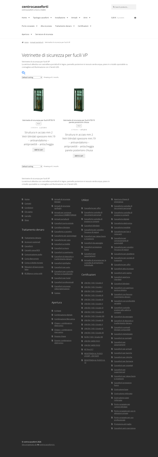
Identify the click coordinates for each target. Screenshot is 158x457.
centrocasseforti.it (47, 444)
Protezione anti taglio (122, 424)
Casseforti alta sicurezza (124, 268)
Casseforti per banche (123, 353)
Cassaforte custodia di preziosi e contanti (93, 220)
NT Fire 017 (88, 349)
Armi (85, 17)
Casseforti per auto (62, 267)
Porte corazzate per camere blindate (122, 405)
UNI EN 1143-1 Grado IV (93, 299)
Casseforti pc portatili (123, 338)
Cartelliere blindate (62, 227)
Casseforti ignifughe (62, 263)
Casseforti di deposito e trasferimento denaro (64, 257)
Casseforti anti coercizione (125, 428)
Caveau (57, 293)
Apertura (25, 34)
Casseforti (29, 246)
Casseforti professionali (64, 282)
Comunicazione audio (33, 254)
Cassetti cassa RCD (32, 250)
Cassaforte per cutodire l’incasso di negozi (94, 231)
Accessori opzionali (32, 242)
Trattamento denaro (63, 26)
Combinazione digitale (63, 315)
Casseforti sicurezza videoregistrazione (62, 287)
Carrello (28, 216)
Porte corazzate (28, 26)
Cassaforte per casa (62, 240)
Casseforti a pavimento (63, 252)
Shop (27, 220)
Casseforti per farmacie (123, 361)
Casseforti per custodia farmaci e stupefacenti (63, 272)
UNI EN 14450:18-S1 (92, 341)
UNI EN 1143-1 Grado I (93, 287)
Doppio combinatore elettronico (62, 341)
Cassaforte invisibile (122, 227)
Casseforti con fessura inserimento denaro (123, 295)
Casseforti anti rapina (123, 273)
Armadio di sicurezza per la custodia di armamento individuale (95, 262)
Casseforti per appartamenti (90, 255)
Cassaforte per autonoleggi (65, 236)
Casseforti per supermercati (120, 370)
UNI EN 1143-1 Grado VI (93, 308)
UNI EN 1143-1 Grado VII (94, 312)
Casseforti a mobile (62, 244)
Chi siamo (29, 212)
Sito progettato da (29, 444)
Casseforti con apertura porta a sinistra (123, 289)
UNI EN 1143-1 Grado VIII (94, 316)
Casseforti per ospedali (123, 365)
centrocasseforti (35, 6)
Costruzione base (121, 389)
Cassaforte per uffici (92, 208)
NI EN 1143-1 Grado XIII (93, 337)
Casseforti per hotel (62, 278)
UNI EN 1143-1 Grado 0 (93, 283)
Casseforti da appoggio (93, 243)
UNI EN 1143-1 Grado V (93, 304)
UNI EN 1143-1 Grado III (93, 295)
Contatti (28, 203)
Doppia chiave (60, 336)
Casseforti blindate (92, 225)
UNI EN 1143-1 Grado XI (93, 328)
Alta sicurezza (46, 26)
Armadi (74, 17)
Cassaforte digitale (121, 219)
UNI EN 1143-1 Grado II (93, 291)
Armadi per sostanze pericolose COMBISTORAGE (65, 213)
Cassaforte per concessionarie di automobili (121, 240)
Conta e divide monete (34, 263)
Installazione (60, 17)
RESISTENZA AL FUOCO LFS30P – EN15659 (93, 354)
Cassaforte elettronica (123, 223)
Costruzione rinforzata (123, 393)
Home (24, 17)
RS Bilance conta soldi (33, 273)
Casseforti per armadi (123, 349)
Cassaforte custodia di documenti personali (93, 213)
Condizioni (29, 208)
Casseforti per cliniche (123, 357)
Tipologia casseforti (41, 17)
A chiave (57, 311)
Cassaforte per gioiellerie (124, 254)
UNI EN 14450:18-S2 (92, 345)
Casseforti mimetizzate (123, 334)
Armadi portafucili (36, 42)
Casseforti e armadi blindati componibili (122, 328)
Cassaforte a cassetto (63, 231)
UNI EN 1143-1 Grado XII (94, 333)
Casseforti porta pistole (63, 223)
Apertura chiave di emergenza (121, 200)
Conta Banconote (32, 258)
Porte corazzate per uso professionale (123, 418)
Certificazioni (83, 26)
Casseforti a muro (61, 248)
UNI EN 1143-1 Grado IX (93, 320)
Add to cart (39, 150)
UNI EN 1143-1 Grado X (93, 324)
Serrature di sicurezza (44, 34)
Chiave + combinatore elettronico (63, 324)
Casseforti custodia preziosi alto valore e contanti (122, 310)
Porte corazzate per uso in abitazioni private (124, 412)
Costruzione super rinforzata (121, 399)
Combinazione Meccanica (64, 319)
